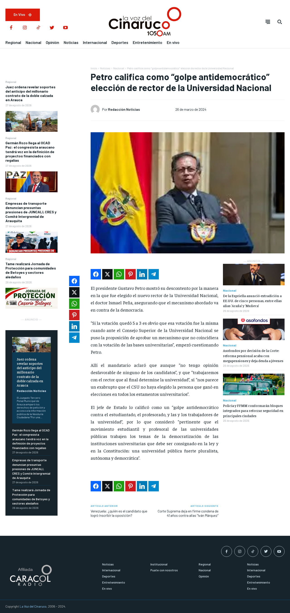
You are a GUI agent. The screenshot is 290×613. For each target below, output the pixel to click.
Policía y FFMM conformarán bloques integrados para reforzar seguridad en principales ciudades (253, 410)
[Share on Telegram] (153, 274)
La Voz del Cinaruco (33, 606)
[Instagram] (24, 28)
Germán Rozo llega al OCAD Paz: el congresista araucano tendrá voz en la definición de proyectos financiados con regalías (30, 151)
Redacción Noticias (31, 391)
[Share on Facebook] (96, 274)
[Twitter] (52, 28)
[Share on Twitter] (107, 274)
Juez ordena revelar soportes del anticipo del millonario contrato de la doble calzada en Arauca (30, 93)
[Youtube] (65, 28)
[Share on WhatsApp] (119, 274)
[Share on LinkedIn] (142, 274)
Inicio (94, 68)
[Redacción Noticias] (96, 109)
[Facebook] (11, 28)
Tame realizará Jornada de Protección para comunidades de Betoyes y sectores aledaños (30, 270)
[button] (280, 22)
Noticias (105, 68)
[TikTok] (38, 28)
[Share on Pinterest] (130, 274)
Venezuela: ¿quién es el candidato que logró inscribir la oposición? (119, 513)
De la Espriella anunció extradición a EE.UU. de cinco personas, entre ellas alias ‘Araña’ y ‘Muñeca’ (252, 300)
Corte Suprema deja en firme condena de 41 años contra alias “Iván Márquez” (188, 513)
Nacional (118, 68)
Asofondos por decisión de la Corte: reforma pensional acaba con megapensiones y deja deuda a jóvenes (253, 355)
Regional (10, 81)
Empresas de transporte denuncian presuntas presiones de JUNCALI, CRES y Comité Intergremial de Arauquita (30, 212)
